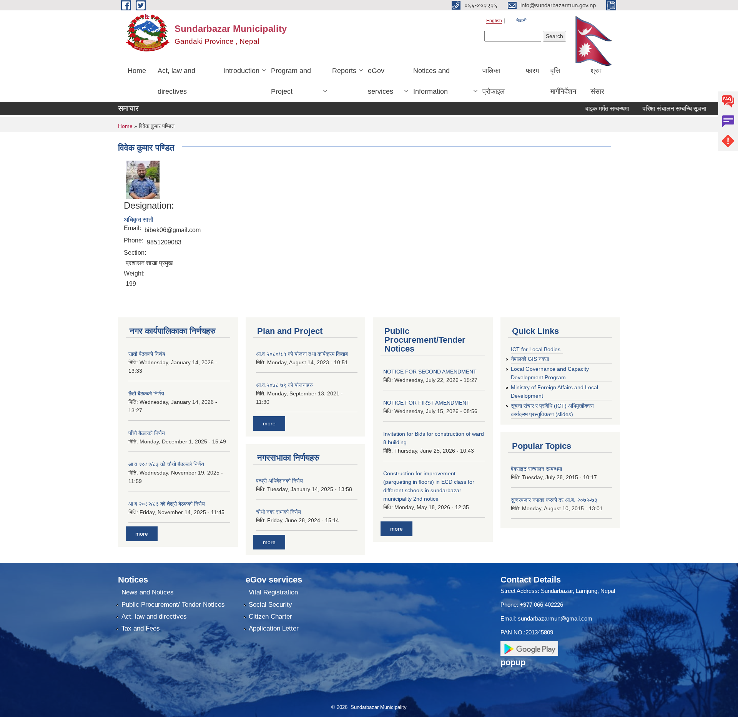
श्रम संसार (597, 81)
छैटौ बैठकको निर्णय (146, 393)
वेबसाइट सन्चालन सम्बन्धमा (536, 469)
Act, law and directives (176, 81)
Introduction (241, 71)
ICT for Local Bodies (535, 349)
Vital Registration (273, 592)
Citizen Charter (270, 616)
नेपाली (521, 20)
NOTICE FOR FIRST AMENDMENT (426, 403)
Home (137, 71)
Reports (344, 71)
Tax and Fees (140, 628)
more (141, 534)
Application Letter (274, 628)
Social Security (270, 604)
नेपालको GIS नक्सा (530, 359)
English (494, 20)
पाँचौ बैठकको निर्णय (146, 433)
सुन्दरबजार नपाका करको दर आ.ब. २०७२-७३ (554, 500)
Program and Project (291, 81)
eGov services (380, 81)
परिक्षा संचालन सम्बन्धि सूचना (659, 108)
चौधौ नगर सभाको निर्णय (278, 512)
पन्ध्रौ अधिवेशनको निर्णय (279, 481)
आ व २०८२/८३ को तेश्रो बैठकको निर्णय (166, 504)
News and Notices (147, 592)
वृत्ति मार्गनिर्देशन (563, 81)
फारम (532, 71)
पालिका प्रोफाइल (493, 81)
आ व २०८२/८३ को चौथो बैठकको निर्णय (166, 464)
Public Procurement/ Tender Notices (173, 604)
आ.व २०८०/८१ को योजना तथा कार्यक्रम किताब (302, 354)
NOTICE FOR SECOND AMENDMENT (430, 371)
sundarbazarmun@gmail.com (555, 618)
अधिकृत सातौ (138, 219)
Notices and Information (431, 81)
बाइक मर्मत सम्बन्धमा (592, 108)
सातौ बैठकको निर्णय (146, 354)
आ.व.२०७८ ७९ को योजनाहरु (284, 385)
